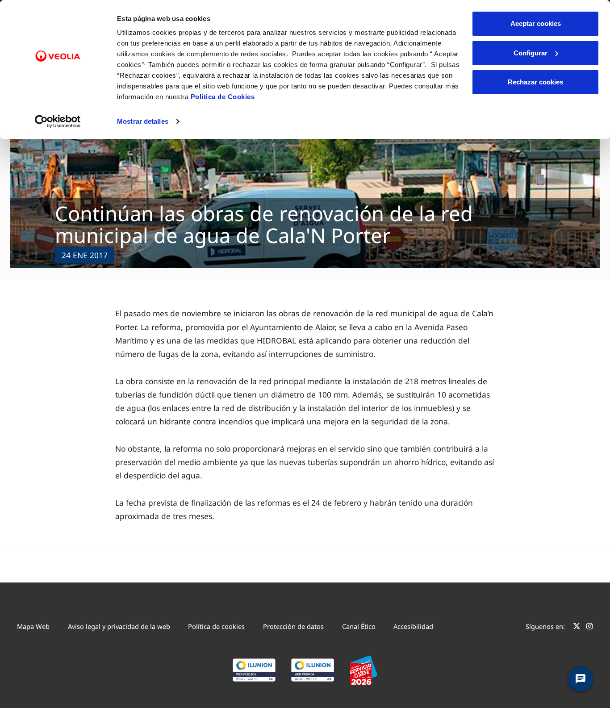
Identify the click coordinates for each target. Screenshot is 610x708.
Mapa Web (33, 626)
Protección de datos (293, 626)
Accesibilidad (413, 626)
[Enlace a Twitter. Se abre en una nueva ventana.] (576, 627)
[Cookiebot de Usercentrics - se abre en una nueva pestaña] (58, 121)
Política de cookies (216, 626)
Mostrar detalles (142, 121)
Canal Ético (359, 626)
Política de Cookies (223, 97)
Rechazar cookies (535, 82)
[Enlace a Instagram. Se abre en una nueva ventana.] (589, 627)
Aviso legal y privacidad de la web (119, 626)
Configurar (530, 53)
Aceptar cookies (535, 23)
